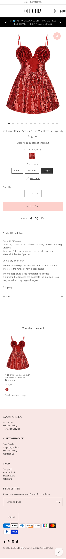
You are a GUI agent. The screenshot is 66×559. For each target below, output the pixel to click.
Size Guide (8, 444)
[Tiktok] (17, 542)
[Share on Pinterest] (42, 218)
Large (47, 170)
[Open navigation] (4, 11)
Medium (32, 170)
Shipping (21, 143)
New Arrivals (9, 472)
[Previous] (6, 22)
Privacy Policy (10, 425)
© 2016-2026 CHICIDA (14, 548)
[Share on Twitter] (36, 218)
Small (17, 170)
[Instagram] (13, 542)
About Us (8, 422)
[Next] (60, 22)
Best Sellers (9, 475)
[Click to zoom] (57, 36)
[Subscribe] (58, 502)
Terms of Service (11, 429)
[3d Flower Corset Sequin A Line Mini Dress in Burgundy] (17, 353)
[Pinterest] (8, 542)
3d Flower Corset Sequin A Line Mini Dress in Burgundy (17, 377)
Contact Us (8, 454)
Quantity (7, 187)
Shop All (7, 469)
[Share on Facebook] (31, 218)
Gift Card (7, 479)
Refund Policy (10, 450)
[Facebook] (4, 542)
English (11, 517)
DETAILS (47, 24)
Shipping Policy (11, 447)
